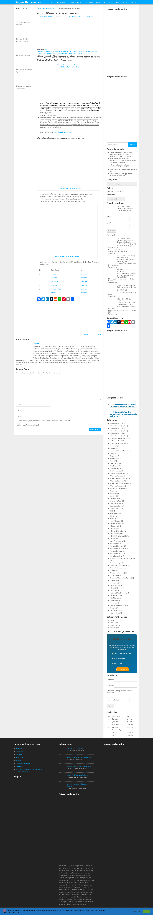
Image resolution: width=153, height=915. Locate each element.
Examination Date (115, 506)
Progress (113, 570)
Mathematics (61, 2)
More (117, 2)
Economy (113, 496)
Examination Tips (115, 508)
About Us (19, 748)
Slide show (113, 580)
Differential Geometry (117, 486)
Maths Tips (107, 2)
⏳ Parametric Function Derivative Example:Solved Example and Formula (123, 414)
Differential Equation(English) (119, 483)
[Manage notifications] (4, 910)
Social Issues (114, 583)
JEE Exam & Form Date (117, 531)
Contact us (19, 751)
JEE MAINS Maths (115, 533)
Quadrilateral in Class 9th (123, 170)
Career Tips (113, 463)
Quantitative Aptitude (117, 573)
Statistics (113, 590)
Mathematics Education (117, 548)
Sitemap (134, 2)
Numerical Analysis (116, 563)
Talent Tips (113, 600)
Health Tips (113, 518)
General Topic (114, 513)
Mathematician (114, 543)
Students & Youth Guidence (119, 593)
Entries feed (114, 623)
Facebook (54, 274)
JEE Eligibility (114, 528)
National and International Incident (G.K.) (123, 558)
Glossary (112, 516)
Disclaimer (19, 754)
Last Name (110, 686)
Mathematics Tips (115, 553)
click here (84, 274)
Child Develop (114, 466)
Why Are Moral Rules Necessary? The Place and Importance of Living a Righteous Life (122, 154)
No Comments (88, 17)
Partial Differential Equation (119, 565)
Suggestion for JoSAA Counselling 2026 (121, 175)
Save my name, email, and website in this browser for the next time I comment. (44, 421)
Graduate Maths (75, 2)
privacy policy (20, 757)
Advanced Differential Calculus (119, 451)
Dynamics (113, 493)
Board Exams (114, 458)
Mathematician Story (116, 546)
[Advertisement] (69, 33)
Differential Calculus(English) (119, 478)
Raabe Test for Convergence (76, 748)
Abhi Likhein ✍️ (121, 669)
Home (50, 2)
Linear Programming (116, 541)
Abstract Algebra (115, 446)
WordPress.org (114, 628)
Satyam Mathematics (28, 2)
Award (112, 453)
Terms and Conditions (23, 763)
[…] (125, 251)
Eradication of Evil (115, 503)
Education (113, 498)
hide (45, 49)
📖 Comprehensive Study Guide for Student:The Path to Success (123, 405)
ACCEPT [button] (146, 911)
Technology (113, 603)
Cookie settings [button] (137, 911)
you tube (54, 278)
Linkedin (54, 285)
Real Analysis (114, 575)
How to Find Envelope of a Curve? (78, 775)
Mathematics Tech (116, 551)
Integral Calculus (115, 521)
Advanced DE (114, 448)
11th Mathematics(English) (118, 431)
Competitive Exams (116, 468)
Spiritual (112, 588)
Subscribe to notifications (115, 191)
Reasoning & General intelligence (120, 578)
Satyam (36, 343)
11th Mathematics (115, 428)
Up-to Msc (19, 766)
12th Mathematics (115, 433)
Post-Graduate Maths (92, 2)
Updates (112, 608)
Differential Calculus (48, 9)
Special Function (115, 585)
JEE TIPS (113, 538)
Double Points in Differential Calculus (79, 757)
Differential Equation (116, 481)
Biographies (114, 456)
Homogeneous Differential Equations (79, 766)
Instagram (54, 281)
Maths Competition (116, 556)
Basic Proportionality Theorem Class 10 (120, 166)
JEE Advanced (114, 526)
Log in (112, 620)
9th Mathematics (115, 441)
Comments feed (115, 625)
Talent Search (114, 598)
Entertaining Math (115, 501)
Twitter (53, 293)
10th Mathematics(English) (118, 426)
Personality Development (118, 568)
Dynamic (112, 491)
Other (125, 2)
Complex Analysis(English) (118, 473)
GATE (111, 511)
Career (112, 461)
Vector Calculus (115, 610)
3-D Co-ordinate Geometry (118, 438)
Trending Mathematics (117, 605)
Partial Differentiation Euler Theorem (69, 67)
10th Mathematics (115, 423)
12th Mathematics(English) (118, 436)
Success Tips (114, 595)
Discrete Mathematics (117, 488)
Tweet (86, 334)
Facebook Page (56, 289)
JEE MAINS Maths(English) (118, 536)
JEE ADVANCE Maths (116, 523)
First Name (110, 680)
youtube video (114, 613)
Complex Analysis (115, 471)
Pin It (99, 334)
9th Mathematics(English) (118, 443)
